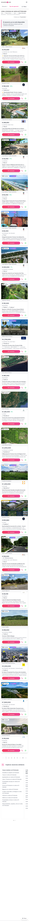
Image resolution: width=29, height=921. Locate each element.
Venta (15, 13)
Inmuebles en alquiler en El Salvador (10, 772)
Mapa (25, 918)
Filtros (24, 6)
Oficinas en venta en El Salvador (9, 795)
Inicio (2, 13)
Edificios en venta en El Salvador (10, 797)
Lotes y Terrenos (22, 13)
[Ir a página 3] (15, 820)
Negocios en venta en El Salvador (10, 789)
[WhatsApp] (25, 62)
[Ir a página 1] (13, 820)
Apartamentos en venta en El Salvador (11, 777)
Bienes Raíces (8, 13)
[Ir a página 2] (14, 820)
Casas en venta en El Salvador (9, 774)
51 (22, 757)
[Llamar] (22, 62)
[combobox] (20, 17)
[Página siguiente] (26, 758)
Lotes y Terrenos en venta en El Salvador (12, 779)
